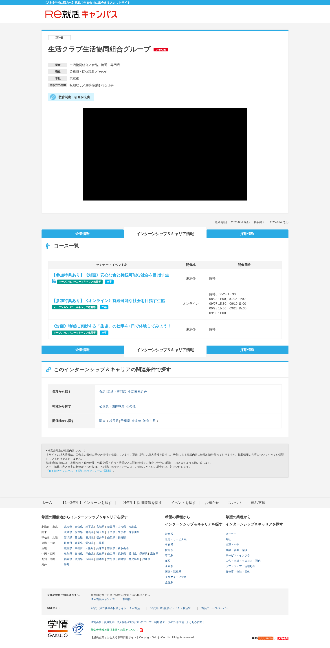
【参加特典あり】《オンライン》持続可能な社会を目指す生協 (108, 300)
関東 (102, 421)
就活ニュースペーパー (214, 608)
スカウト (235, 503)
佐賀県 (78, 559)
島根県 (78, 553)
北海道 (68, 526)
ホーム (47, 503)
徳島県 (121, 553)
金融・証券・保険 (236, 550)
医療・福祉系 (173, 571)
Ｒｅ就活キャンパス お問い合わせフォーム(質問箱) (80, 470)
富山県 (78, 537)
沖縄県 (145, 559)
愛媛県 (143, 553)
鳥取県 (68, 553)
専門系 (169, 555)
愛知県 (89, 542)
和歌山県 (123, 548)
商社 (228, 539)
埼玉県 (114, 421)
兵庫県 (100, 548)
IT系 (167, 560)
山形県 (121, 526)
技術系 (169, 550)
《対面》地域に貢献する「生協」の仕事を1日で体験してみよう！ (111, 326)
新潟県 (68, 537)
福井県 (100, 537)
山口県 (110, 553)
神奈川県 (149, 421)
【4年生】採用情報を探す (141, 503)
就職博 (127, 599)
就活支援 (258, 503)
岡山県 (89, 553)
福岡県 (68, 559)
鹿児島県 (133, 559)
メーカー (231, 534)
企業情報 (82, 234)
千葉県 (125, 421)
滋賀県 (68, 548)
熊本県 (100, 559)
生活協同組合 (137, 391)
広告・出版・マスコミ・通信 (243, 560)
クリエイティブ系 (176, 577)
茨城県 (68, 532)
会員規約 (109, 622)
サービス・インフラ (238, 555)
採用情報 (247, 234)
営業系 (169, 534)
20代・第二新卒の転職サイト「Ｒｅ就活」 (117, 608)
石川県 (89, 537)
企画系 (169, 566)
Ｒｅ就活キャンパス (103, 599)
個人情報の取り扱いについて (134, 622)
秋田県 (110, 526)
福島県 (132, 526)
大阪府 (89, 548)
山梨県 (110, 537)
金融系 (169, 582)
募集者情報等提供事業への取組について (115, 629)
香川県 (132, 553)
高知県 (154, 553)
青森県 (78, 526)
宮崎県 (121, 559)
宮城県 (100, 526)
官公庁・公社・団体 (238, 571)
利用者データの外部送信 (169, 622)
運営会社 (96, 622)
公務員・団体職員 (111, 406)
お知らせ (212, 503)
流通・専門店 (116, 391)
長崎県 (89, 559)
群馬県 (89, 532)
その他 (131, 406)
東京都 (136, 421)
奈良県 (110, 548)
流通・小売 (232, 544)
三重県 (100, 542)
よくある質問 (194, 622)
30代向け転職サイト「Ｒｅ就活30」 (172, 608)
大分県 (110, 559)
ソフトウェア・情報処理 (240, 566)
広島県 (100, 553)
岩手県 (89, 526)
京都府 (78, 548)
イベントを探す (183, 503)
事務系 (169, 544)
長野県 (121, 537)
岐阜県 (68, 542)
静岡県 (78, 542)
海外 (66, 564)
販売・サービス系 (176, 539)
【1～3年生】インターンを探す (86, 503)
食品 (102, 391)
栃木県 (78, 532)
